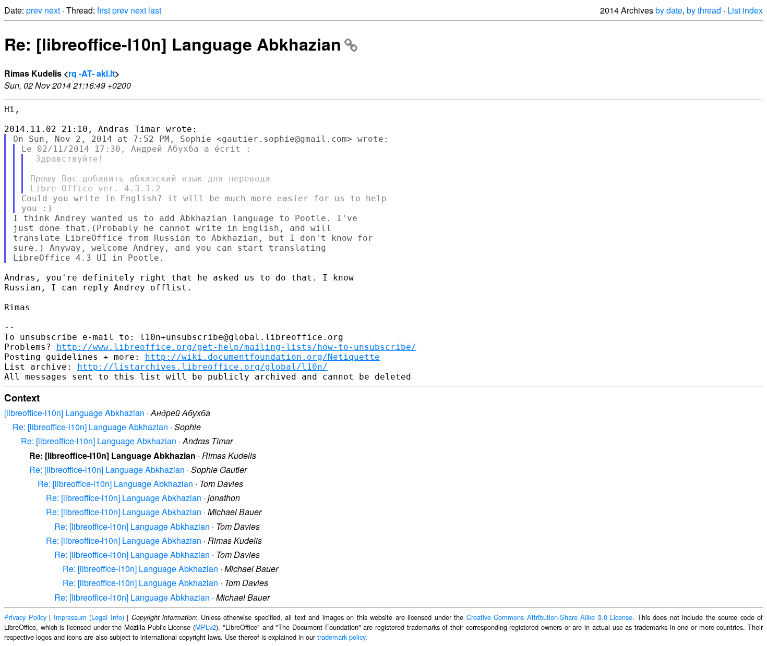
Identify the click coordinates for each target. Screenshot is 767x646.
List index (745, 10)
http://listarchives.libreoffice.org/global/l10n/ (202, 367)
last (154, 10)
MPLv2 (205, 627)
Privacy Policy (25, 617)
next (52, 10)
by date (668, 10)
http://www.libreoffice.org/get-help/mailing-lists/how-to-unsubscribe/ (236, 347)
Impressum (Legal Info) (89, 617)
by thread (704, 10)
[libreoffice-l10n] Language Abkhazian (74, 413)
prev (34, 10)
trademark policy (341, 637)
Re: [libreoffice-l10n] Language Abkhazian (172, 44)
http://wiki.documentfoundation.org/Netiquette (262, 357)
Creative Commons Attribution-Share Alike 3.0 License (549, 617)
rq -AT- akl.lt (91, 73)
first (103, 10)
